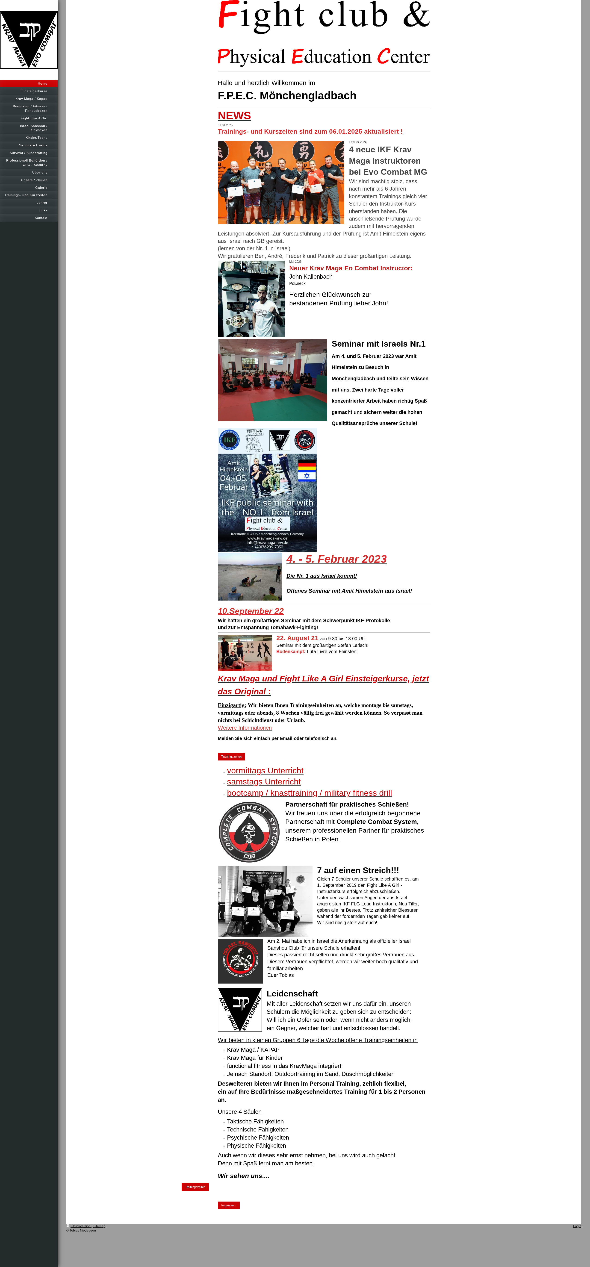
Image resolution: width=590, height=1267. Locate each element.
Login (577, 1226)
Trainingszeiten (231, 756)
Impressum (228, 1205)
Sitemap (99, 1226)
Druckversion (81, 1226)
